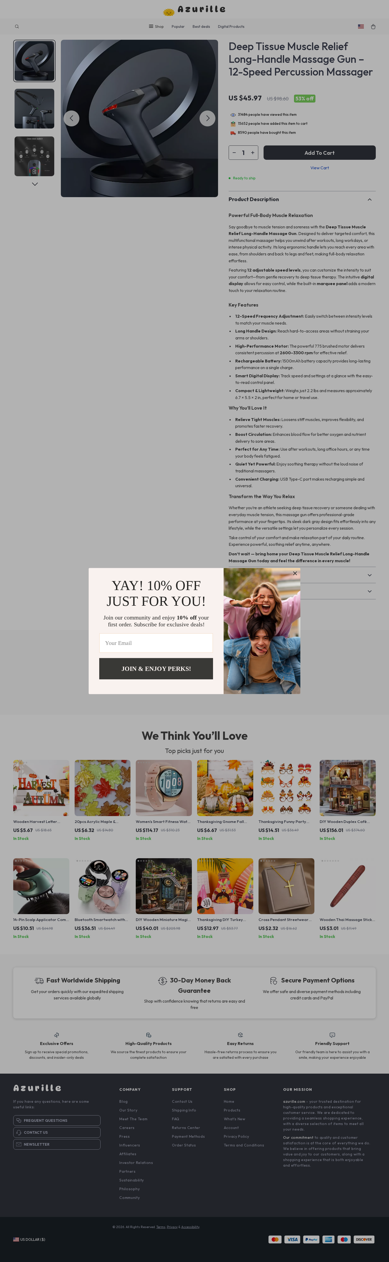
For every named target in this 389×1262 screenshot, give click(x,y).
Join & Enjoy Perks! (156, 668)
